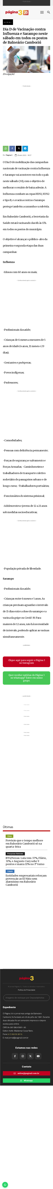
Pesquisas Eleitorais (15, 854)
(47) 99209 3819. (15, 1034)
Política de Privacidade (26, 990)
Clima (9, 836)
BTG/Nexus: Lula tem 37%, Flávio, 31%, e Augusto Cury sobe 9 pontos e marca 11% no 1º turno (26, 861)
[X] (18, 148)
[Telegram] (25, 148)
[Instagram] (23, 1056)
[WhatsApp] (5, 148)
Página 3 (9, 155)
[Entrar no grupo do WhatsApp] (5, 1185)
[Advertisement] (26, 114)
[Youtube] (38, 1056)
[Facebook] (12, 148)
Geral (8, 22)
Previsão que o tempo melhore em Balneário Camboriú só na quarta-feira (24, 843)
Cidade (10, 871)
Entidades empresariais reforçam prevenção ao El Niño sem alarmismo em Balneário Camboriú (26, 880)
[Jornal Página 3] (20, 12)
